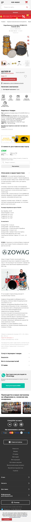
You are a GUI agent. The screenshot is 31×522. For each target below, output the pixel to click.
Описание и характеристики (13, 173)
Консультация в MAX (13, 385)
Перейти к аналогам (9, 79)
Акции (15, 451)
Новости (15, 448)
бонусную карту (10, 73)
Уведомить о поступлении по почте (13, 83)
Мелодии (15, 457)
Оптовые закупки (15, 462)
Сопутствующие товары (11, 353)
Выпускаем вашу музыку (15, 465)
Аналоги (4, 357)
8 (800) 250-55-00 (17, 507)
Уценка (15, 471)
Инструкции (15, 459)
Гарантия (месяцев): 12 (7, 337)
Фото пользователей (10, 361)
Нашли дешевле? (20, 72)
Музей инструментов (15, 468)
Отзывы (4, 365)
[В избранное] (25, 78)
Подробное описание (7, 129)
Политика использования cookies (18, 516)
